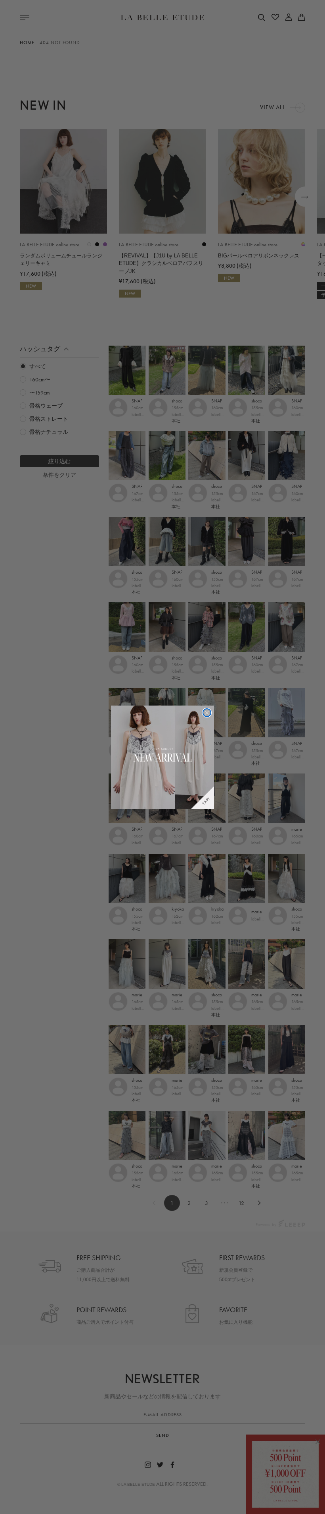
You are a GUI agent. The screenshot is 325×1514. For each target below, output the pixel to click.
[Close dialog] (207, 713)
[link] (162, 757)
